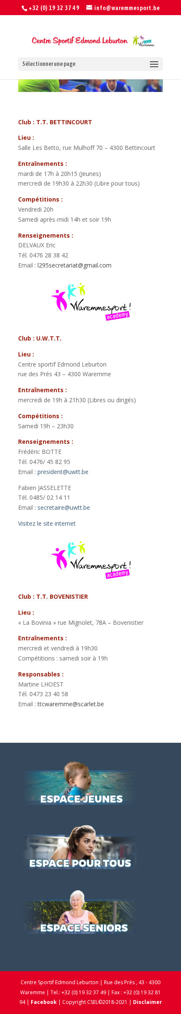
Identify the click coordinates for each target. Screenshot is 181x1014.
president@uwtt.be (62, 472)
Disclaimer (147, 1002)
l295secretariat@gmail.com (74, 265)
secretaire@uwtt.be (63, 507)
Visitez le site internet (47, 523)
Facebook (44, 1002)
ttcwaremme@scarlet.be (70, 704)
